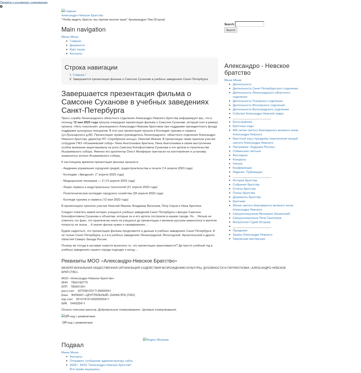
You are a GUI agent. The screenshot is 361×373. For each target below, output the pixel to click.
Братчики (239, 201)
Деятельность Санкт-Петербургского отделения (265, 88)
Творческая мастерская (249, 238)
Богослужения (242, 121)
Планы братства (244, 192)
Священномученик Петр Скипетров (257, 218)
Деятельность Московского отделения (259, 105)
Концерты (239, 159)
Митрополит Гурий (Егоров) (252, 222)
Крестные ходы (243, 126)
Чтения (238, 163)
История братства (245, 180)
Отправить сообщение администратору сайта (101, 360)
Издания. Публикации (247, 172)
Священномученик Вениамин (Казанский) (261, 213)
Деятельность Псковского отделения (258, 101)
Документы (77, 45)
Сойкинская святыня (247, 151)
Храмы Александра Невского (252, 234)
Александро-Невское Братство (82, 15)
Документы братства (247, 197)
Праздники (240, 230)
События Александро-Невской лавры (258, 113)
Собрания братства (246, 184)
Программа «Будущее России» (254, 147)
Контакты (76, 53)
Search (229, 24)
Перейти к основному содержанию (24, 2)
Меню (65, 36)
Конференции (242, 167)
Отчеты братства (244, 188)
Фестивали (240, 155)
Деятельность (242, 84)
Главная (75, 41)
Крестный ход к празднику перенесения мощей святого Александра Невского (265, 140)
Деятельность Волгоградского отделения (261, 109)
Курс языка (77, 49)
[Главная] (68, 10)
